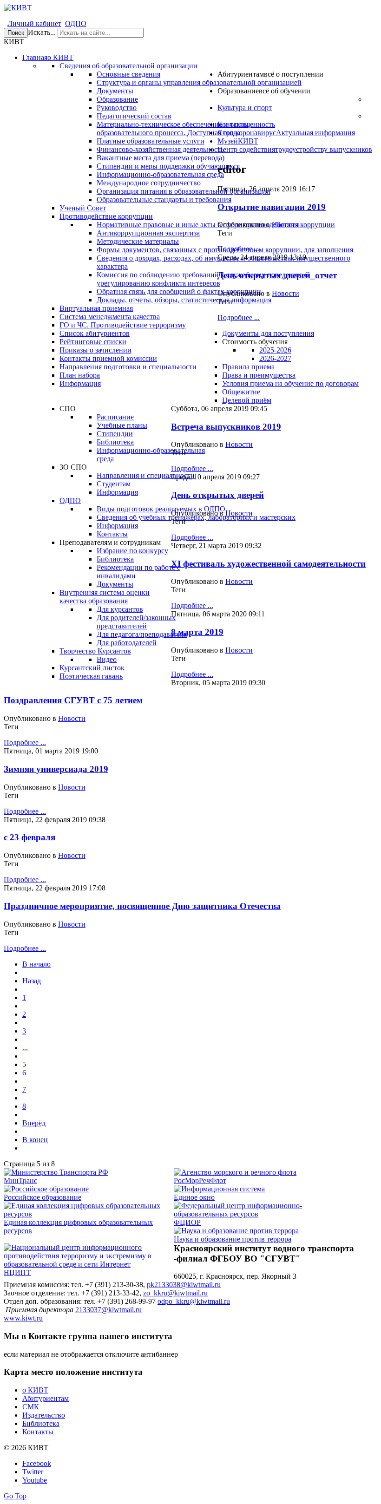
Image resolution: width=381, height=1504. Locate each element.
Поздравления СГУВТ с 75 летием (73, 700)
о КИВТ (35, 1390)
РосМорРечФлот (200, 1180)
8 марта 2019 (197, 632)
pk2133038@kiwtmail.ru (184, 1284)
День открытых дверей (217, 495)
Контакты (37, 1432)
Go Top (15, 1496)
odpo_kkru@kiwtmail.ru (194, 1301)
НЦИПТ (17, 1272)
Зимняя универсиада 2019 (56, 769)
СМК (30, 1407)
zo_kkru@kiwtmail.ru (175, 1293)
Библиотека (40, 1423)
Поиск (15, 32)
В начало (36, 964)
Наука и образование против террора (232, 1239)
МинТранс (20, 1180)
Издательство (43, 1415)
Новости (285, 225)
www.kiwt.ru (23, 1318)
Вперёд (34, 1123)
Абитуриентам (45, 1398)
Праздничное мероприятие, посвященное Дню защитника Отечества (142, 906)
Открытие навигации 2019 (271, 207)
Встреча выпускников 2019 (226, 427)
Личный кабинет (34, 23)
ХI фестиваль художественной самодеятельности (268, 564)
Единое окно (194, 1197)
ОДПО (75, 23)
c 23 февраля (29, 837)
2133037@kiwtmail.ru (108, 1310)
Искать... (42, 32)
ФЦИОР (187, 1222)
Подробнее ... (238, 249)
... (25, 1048)
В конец (35, 1140)
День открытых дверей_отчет (277, 275)
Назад (31, 981)
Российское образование (42, 1197)
